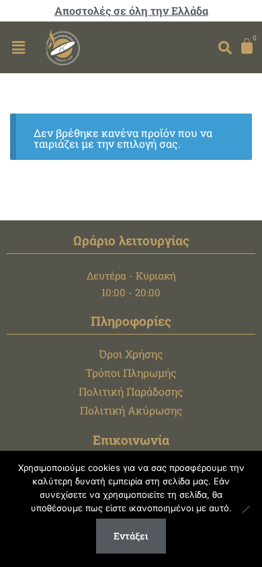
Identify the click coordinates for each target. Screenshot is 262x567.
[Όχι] (245, 509)
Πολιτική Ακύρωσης (131, 410)
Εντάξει (131, 535)
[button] (18, 47)
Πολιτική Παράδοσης (131, 391)
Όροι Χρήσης (131, 354)
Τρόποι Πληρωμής (131, 372)
